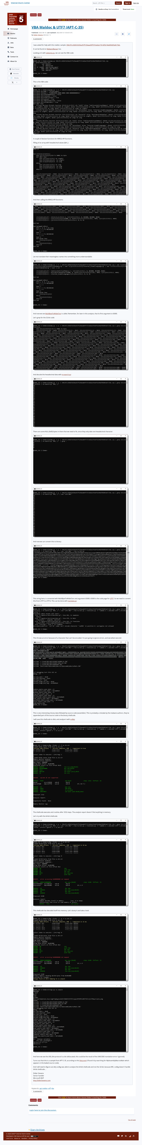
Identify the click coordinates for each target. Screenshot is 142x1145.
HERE (64, 20)
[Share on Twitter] (129, 34)
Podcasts (13, 38)
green (132, 9)
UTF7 (112, 598)
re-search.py (66, 375)
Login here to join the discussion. (43, 1110)
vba (52, 1088)
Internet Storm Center (20, 3)
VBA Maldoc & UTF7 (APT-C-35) (57, 27)
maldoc (45, 1088)
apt (41, 1088)
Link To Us (9, 1138)
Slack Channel (15, 69)
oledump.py (50, 53)
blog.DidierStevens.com (42, 1080)
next (39, 15)
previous (33, 15)
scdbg (72, 719)
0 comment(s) (37, 39)
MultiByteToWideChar (53, 314)
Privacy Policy (33, 1138)
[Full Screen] (116, 34)
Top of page (132, 1120)
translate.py (72, 601)
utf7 (49, 1088)
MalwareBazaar (52, 49)
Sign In (127, 3)
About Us (13, 61)
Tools (12, 52)
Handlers (24, 1138)
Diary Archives (37, 1129)
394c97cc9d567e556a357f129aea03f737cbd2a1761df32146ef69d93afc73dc (93, 45)
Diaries (12, 33)
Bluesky (16, 78)
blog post (83, 1060)
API (23, 1136)
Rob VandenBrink (114, 9)
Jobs (12, 43)
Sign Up (136, 3)
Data (12, 47)
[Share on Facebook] (123, 34)
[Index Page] (6, 3)
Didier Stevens (38, 35)
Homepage (14, 29)
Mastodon (16, 73)
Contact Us (14, 57)
